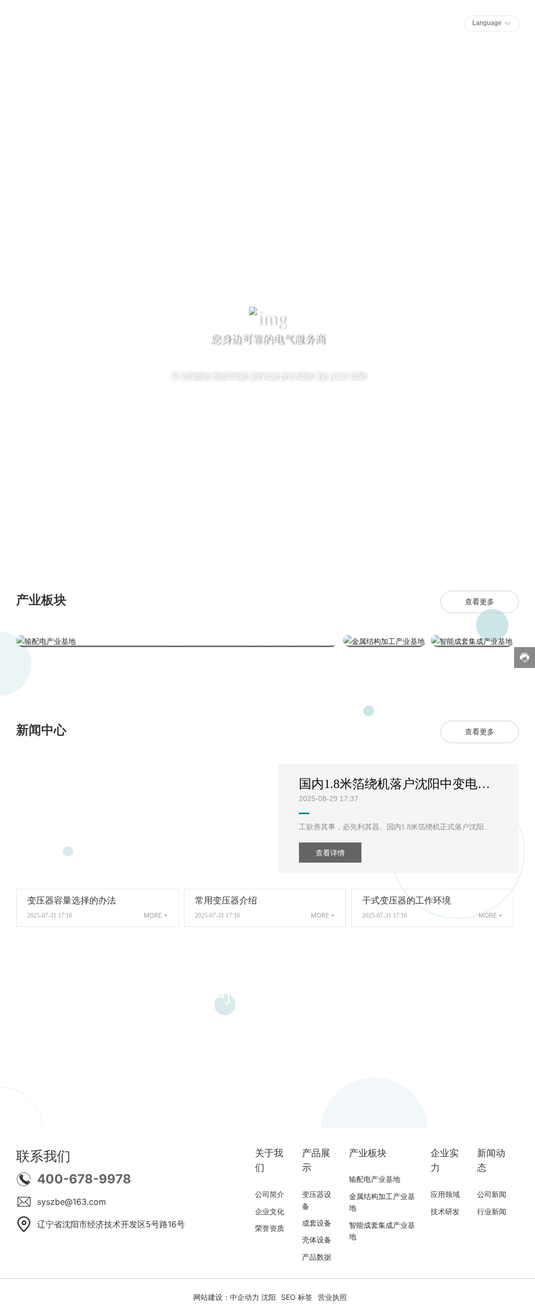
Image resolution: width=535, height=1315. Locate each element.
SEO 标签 (296, 1297)
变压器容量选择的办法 (71, 901)
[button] (69, 534)
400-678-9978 (84, 1179)
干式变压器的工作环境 (406, 901)
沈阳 (268, 1297)
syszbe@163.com (71, 1201)
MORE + (156, 915)
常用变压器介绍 (226, 901)
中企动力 (244, 1297)
